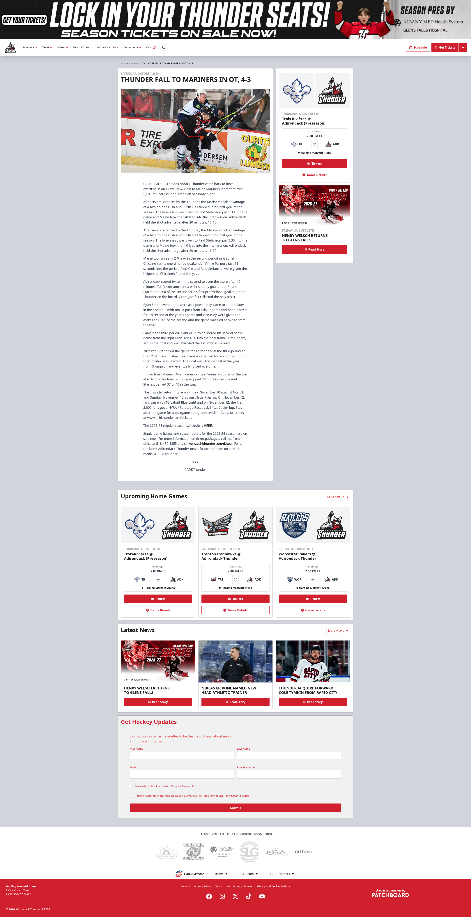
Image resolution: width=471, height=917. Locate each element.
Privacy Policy (202, 886)
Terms (219, 886)
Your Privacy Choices (239, 886)
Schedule (28, 47)
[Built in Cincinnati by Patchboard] (390, 893)
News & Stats (81, 47)
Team (45, 47)
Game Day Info (106, 47)
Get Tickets (447, 47)
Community (131, 47)
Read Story (316, 249)
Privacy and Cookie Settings (274, 886)
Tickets (316, 164)
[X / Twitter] (235, 896)
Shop (149, 47)
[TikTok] (249, 896)
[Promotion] (235, 19)
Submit (235, 808)
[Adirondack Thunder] (10, 47)
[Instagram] (222, 896)
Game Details (317, 175)
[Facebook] (209, 896)
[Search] (164, 47)
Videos (61, 47)
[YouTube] (262, 896)
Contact (185, 886)
